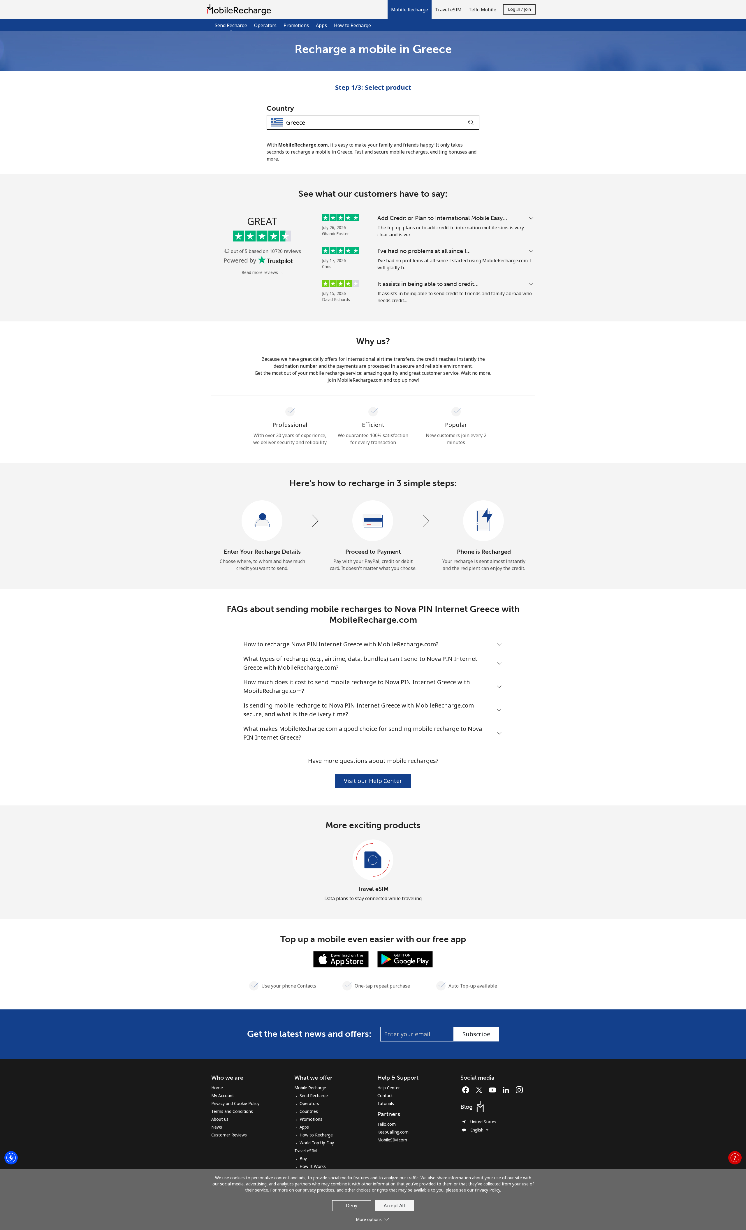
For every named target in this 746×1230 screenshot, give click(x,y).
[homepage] (240, 9)
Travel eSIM (373, 888)
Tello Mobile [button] (482, 9)
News (216, 1127)
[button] (410, 9)
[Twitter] (480, 1090)
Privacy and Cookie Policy (235, 1103)
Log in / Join (519, 9)
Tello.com (386, 1124)
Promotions (296, 25)
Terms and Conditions (232, 1111)
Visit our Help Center (373, 781)
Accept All (394, 1205)
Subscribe (476, 1034)
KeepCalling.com (393, 1132)
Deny (351, 1205)
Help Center (388, 1087)
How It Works (313, 1166)
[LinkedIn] (507, 1090)
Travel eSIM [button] (448, 9)
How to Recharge (352, 25)
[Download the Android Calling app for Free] (405, 959)
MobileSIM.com (392, 1140)
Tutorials (385, 1103)
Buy (303, 1158)
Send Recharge (314, 1095)
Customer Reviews (229, 1135)
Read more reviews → (262, 272)
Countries (309, 1111)
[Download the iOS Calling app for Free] (341, 959)
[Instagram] (519, 1090)
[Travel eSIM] (373, 860)
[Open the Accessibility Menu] (11, 1157)
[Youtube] (494, 1090)
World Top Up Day (317, 1142)
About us (219, 1119)
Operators (265, 25)
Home (217, 1087)
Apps (321, 25)
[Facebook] (467, 1090)
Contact (385, 1095)
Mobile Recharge (310, 1087)
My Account (222, 1095)
